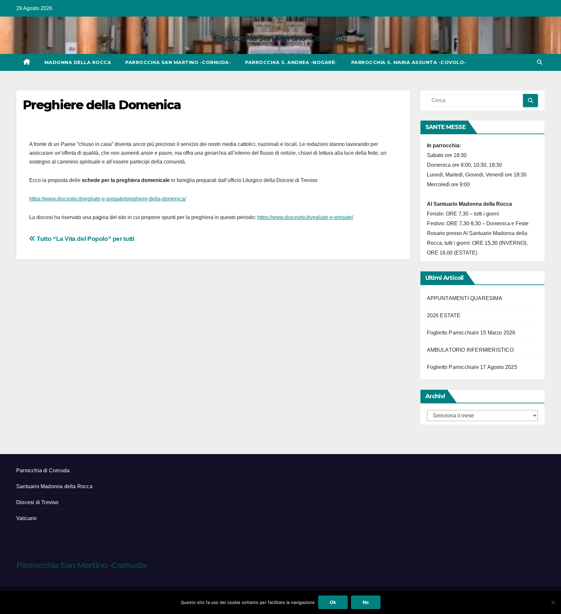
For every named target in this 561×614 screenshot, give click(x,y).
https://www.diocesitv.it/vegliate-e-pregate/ (305, 217)
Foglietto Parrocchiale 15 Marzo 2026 (471, 332)
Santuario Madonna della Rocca (54, 486)
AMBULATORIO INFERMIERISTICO (470, 350)
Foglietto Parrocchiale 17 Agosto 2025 (472, 367)
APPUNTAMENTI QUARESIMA (464, 298)
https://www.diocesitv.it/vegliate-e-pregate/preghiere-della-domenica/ (107, 199)
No (366, 602)
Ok (333, 602)
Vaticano (26, 518)
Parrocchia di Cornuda (42, 470)
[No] (553, 602)
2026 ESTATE (444, 315)
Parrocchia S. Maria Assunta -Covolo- (408, 62)
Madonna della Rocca (77, 62)
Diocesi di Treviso (37, 502)
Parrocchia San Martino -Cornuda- (280, 38)
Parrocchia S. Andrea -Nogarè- (291, 62)
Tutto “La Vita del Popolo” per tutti (84, 238)
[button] (539, 62)
